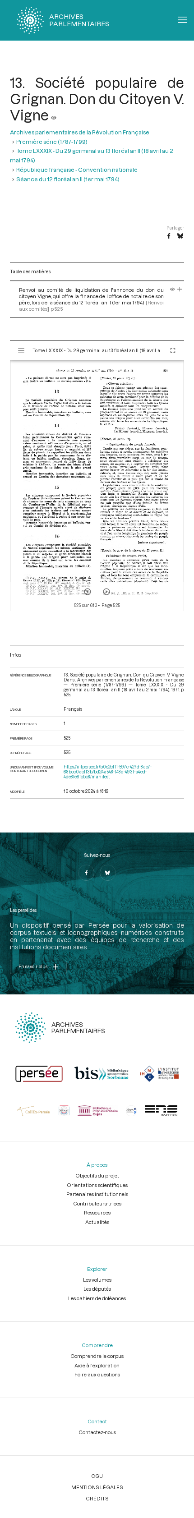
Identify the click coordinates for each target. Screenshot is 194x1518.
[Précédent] (87, 591)
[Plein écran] (172, 350)
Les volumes (97, 1280)
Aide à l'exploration (97, 1365)
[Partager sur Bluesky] (180, 236)
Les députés (97, 1289)
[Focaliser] (179, 290)
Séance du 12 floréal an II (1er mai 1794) (68, 178)
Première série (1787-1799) (52, 141)
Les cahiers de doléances (97, 1298)
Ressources (97, 1212)
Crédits (97, 1498)
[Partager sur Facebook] (168, 236)
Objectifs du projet (97, 1175)
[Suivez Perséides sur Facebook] (86, 873)
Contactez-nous (97, 1432)
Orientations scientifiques (97, 1185)
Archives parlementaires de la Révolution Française (79, 132)
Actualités (97, 1222)
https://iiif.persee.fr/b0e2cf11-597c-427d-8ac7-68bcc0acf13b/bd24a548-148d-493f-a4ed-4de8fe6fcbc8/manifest (108, 771)
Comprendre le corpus (97, 1356)
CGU (97, 1476)
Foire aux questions (97, 1374)
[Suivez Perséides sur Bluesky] (108, 873)
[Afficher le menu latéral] (21, 350)
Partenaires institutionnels (97, 1194)
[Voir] (53, 115)
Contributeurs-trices (97, 1203)
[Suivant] (106, 591)
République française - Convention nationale (77, 169)
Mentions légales (97, 1487)
